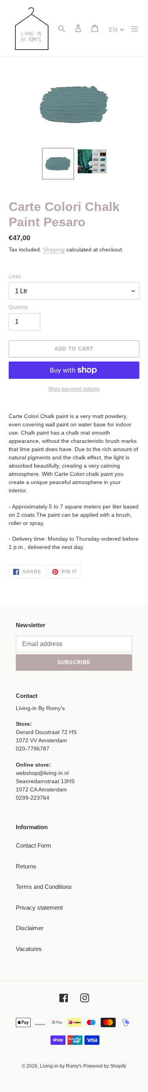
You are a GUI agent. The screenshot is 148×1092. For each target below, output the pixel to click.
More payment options (74, 389)
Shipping (54, 249)
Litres (15, 276)
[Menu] (134, 28)
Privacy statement (39, 907)
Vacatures (29, 948)
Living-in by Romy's (61, 1066)
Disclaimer (29, 928)
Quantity (18, 307)
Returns (26, 866)
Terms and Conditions (44, 886)
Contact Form (33, 845)
